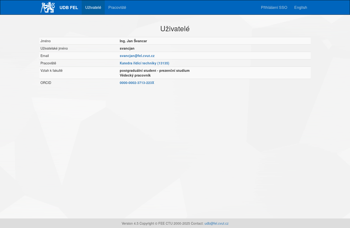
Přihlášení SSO (274, 7)
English (300, 7)
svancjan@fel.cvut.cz (137, 55)
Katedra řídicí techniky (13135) (144, 63)
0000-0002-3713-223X (137, 82)
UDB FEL (69, 7)
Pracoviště (117, 7)
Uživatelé (93, 7)
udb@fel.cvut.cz (217, 223)
